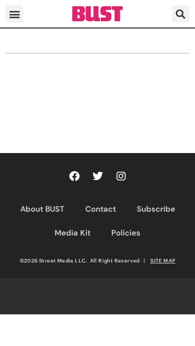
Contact (100, 209)
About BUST (42, 209)
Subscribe (156, 209)
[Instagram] (121, 176)
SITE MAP (162, 260)
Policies (125, 233)
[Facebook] (74, 176)
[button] (14, 13)
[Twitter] (97, 176)
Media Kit (72, 233)
